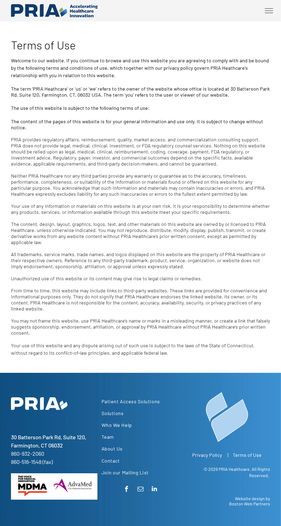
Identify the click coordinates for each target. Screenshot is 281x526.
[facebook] (126, 489)
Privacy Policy (207, 455)
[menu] (269, 11)
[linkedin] (154, 489)
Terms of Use (247, 455)
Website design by (252, 498)
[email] (140, 489)
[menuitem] (139, 401)
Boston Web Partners (249, 503)
